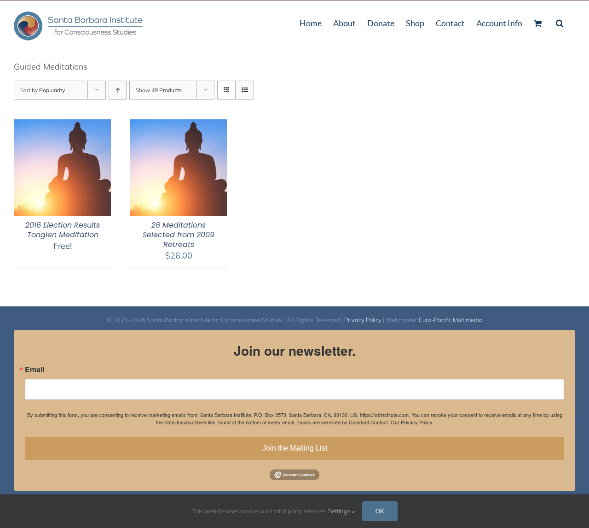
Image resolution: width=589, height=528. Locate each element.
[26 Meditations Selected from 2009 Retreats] (178, 125)
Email (34, 369)
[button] (560, 22)
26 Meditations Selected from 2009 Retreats (178, 235)
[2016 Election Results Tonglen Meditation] (62, 125)
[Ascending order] (118, 90)
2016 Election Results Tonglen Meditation (62, 230)
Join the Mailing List (294, 448)
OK (379, 511)
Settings (340, 511)
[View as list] (245, 90)
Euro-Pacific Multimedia (451, 319)
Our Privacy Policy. (412, 422)
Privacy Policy (362, 319)
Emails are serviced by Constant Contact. (342, 422)
